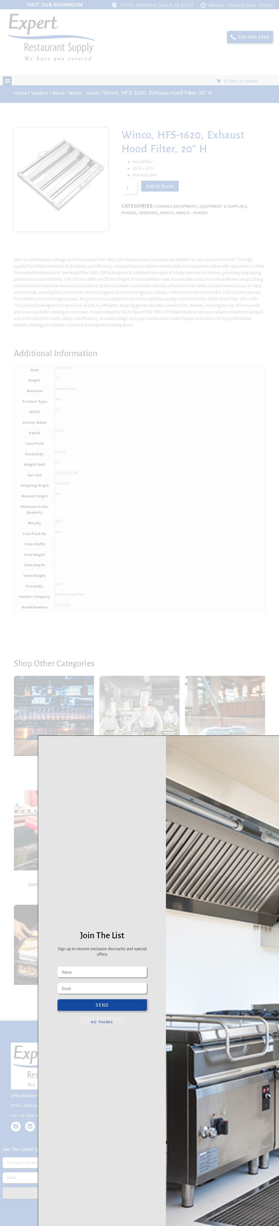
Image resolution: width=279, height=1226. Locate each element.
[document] (139, 613)
